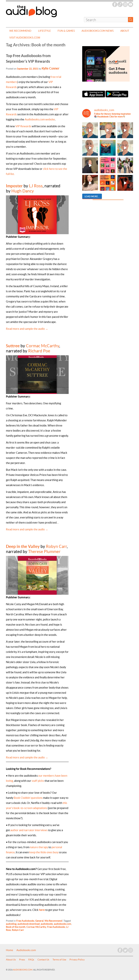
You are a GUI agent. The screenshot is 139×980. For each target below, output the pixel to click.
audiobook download (28, 923)
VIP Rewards (23, 126)
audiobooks (47, 923)
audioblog (11, 923)
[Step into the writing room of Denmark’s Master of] (90, 130)
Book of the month (15, 926)
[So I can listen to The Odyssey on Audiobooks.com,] (125, 183)
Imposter (14, 185)
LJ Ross (36, 186)
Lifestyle (44, 30)
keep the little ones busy (43, 852)
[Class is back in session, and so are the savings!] (125, 165)
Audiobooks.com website (40, 119)
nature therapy (39, 847)
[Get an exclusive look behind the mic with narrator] (90, 165)
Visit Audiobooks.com (24, 37)
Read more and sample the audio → (27, 328)
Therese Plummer (44, 551)
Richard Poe (39, 351)
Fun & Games (66, 30)
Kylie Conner (50, 68)
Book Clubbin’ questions (28, 797)
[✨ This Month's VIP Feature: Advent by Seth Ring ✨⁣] (107, 148)
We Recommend (20, 30)
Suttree (13, 345)
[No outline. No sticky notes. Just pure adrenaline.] (125, 130)
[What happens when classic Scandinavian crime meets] (107, 130)
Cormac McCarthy (42, 346)
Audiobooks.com (26, 950)
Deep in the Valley (23, 546)
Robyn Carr (56, 546)
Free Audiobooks (25, 920)
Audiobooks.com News (98, 30)
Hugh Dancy (22, 191)
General (39, 920)
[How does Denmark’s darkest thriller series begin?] (90, 148)
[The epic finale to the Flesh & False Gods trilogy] (90, 183)
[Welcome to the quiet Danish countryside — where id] (125, 148)
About (124, 30)
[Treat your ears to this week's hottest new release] (107, 165)
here (42, 909)
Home (9, 950)
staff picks (38, 780)
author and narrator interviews (29, 830)
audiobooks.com (62, 923)
